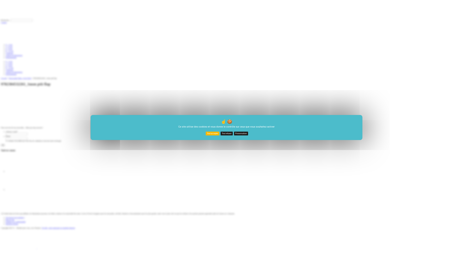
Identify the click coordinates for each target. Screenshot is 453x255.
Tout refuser (227, 133)
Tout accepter (212, 133)
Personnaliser (241, 133)
